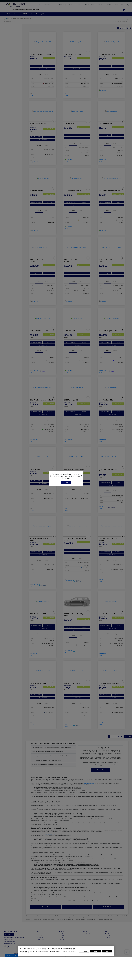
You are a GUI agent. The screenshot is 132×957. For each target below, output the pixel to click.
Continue (66, 482)
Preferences (84, 951)
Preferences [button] (30, 952)
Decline (95, 951)
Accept (107, 951)
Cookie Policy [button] (59, 951)
